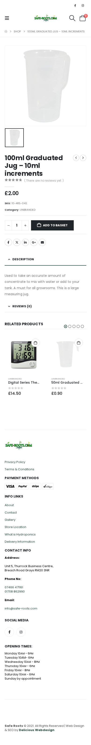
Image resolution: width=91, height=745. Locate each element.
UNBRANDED (27, 210)
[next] (83, 158)
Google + (34, 242)
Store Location (15, 527)
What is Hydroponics (20, 534)
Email (42, 242)
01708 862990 (15, 591)
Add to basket (55, 225)
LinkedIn (25, 242)
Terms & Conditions (19, 469)
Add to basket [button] (35, 343)
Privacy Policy (15, 462)
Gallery (10, 520)
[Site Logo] (45, 18)
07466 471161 (14, 587)
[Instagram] (83, 5)
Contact (11, 512)
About (9, 505)
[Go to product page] (24, 354)
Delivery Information (20, 541)
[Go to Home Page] (6, 31)
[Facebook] (75, 5)
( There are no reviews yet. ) (44, 181)
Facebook (8, 242)
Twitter (17, 242)
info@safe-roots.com (21, 608)
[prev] (76, 158)
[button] (8, 18)
